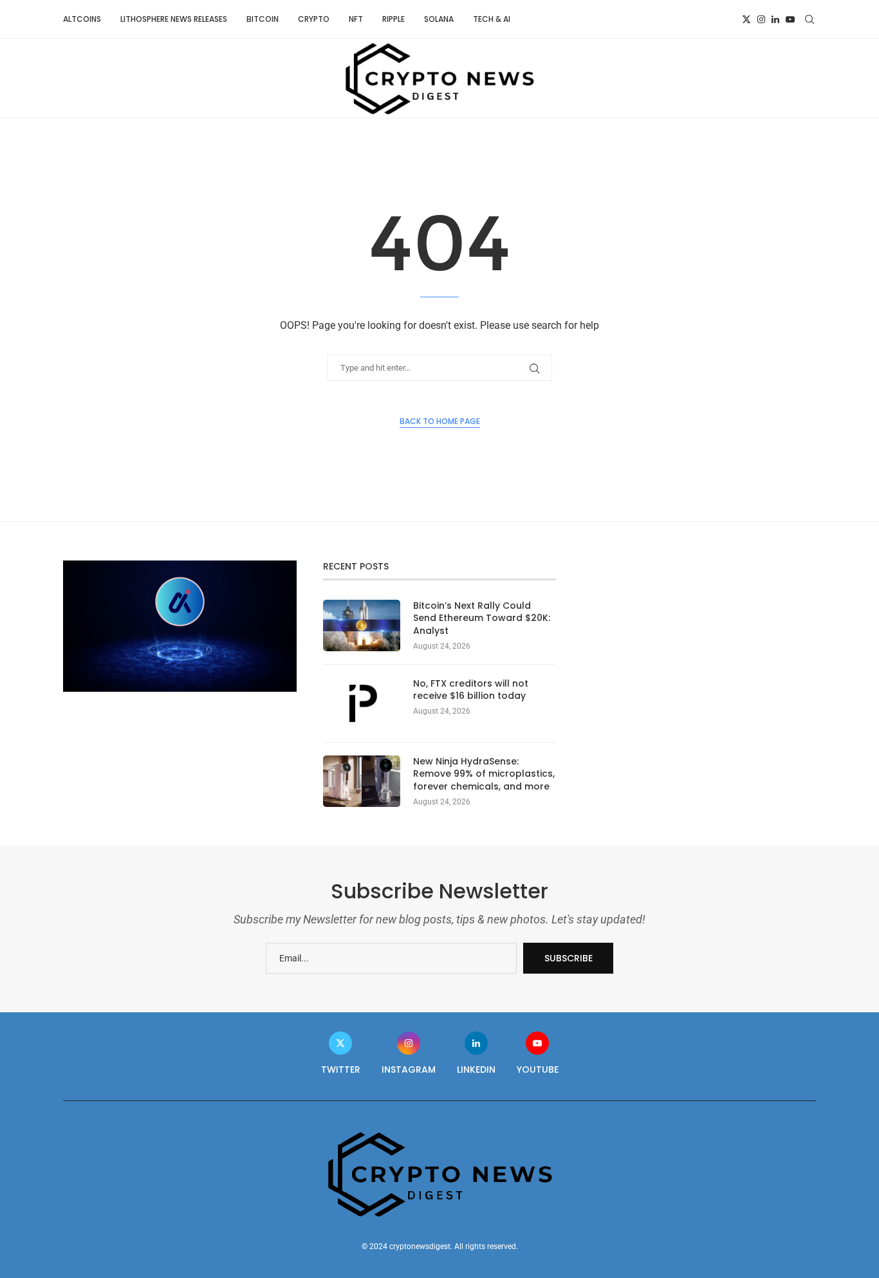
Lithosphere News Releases (173, 19)
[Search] (809, 19)
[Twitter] (746, 19)
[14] (180, 565)
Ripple (393, 19)
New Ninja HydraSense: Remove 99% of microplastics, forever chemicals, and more (484, 774)
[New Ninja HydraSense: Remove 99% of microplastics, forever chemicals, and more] (361, 781)
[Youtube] (790, 19)
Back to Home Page (440, 421)
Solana (439, 19)
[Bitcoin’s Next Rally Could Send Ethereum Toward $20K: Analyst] (361, 625)
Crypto (313, 19)
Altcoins (82, 19)
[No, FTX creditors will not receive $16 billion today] (361, 703)
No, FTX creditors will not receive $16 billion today (470, 690)
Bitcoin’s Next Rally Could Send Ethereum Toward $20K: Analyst (481, 618)
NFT (356, 19)
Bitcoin (262, 19)
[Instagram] (761, 19)
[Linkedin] (775, 19)
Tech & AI (491, 19)
